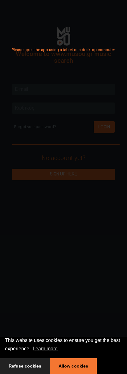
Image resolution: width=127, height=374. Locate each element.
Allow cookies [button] (73, 366)
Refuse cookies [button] (25, 366)
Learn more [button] (45, 348)
